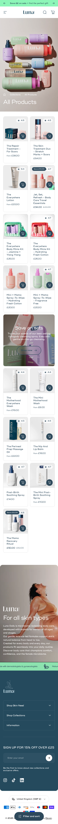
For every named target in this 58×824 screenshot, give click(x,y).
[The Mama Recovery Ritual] (15, 521)
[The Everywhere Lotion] (15, 177)
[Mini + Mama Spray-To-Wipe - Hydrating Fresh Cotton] (15, 278)
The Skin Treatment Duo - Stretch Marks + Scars (42, 150)
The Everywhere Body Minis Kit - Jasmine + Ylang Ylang (15, 249)
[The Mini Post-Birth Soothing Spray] (42, 475)
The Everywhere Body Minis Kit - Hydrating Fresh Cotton (41, 249)
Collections (15, 95)
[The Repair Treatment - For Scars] (15, 129)
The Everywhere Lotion (13, 197)
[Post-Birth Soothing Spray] (15, 475)
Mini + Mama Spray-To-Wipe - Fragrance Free (42, 299)
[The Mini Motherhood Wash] (42, 380)
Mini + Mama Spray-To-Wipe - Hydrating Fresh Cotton (15, 299)
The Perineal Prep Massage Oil (15, 449)
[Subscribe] (49, 758)
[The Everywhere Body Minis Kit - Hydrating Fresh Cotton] (42, 226)
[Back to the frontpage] (4, 94)
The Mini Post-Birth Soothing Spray (42, 495)
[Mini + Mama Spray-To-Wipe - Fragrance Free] (42, 278)
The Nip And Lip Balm (40, 448)
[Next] (53, 3)
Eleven (48, 818)
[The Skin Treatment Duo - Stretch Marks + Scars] (42, 129)
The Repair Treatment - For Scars (13, 149)
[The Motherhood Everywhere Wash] (15, 380)
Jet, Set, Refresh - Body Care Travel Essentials (42, 199)
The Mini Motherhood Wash (40, 400)
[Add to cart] (49, 136)
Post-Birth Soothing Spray (15, 494)
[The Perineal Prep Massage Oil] (15, 429)
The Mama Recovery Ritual (13, 541)
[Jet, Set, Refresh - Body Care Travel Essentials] (42, 177)
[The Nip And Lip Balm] (42, 429)
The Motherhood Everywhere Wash (14, 402)
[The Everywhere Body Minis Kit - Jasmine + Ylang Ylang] (15, 226)
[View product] (22, 136)
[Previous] (4, 3)
